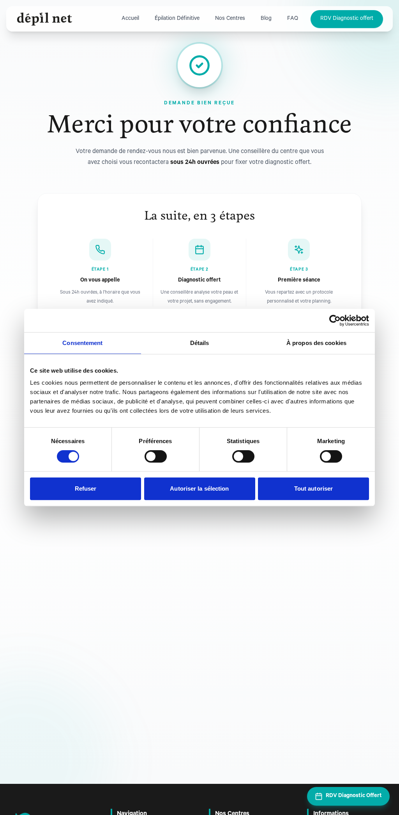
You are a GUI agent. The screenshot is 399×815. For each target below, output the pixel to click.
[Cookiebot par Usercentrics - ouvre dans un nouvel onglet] (335, 320)
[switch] (156, 456)
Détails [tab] (199, 343)
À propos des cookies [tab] (316, 343)
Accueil (130, 19)
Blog (266, 19)
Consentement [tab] (82, 343)
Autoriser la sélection (199, 488)
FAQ (292, 19)
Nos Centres (230, 19)
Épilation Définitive (177, 19)
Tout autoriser (313, 488)
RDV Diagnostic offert (346, 19)
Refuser (86, 488)
